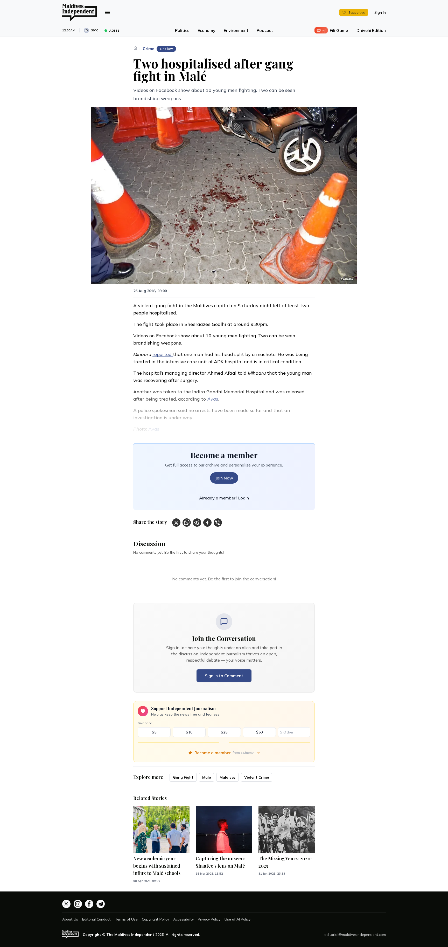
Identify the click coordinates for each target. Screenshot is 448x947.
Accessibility (183, 919)
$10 (189, 732)
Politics (182, 30)
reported (162, 354)
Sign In (380, 12)
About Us (70, 919)
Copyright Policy (155, 919)
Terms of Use (126, 919)
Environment (236, 30)
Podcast (265, 30)
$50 (259, 732)
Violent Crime (256, 777)
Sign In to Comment (224, 675)
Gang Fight (183, 777)
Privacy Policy (209, 919)
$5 (154, 732)
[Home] (135, 48)
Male (206, 777)
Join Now (224, 478)
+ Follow (166, 49)
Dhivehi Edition (371, 30)
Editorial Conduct (96, 919)
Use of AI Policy (237, 919)
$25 (224, 732)
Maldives (227, 777)
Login (243, 497)
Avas (153, 429)
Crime (149, 48)
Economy (206, 30)
